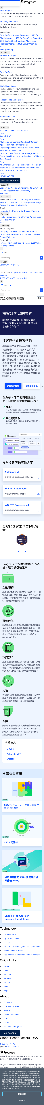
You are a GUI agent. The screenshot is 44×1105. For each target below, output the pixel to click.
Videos (3, 202)
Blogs (38, 202)
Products (5, 127)
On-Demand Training (30, 211)
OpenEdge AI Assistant (26, 41)
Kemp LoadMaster (27, 156)
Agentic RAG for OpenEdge (20, 38)
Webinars (36, 199)
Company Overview (8, 231)
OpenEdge (23, 145)
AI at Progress (6, 10)
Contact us (10, 1033)
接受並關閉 (22, 1094)
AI (1, 7)
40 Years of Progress (13, 1026)
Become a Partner (21, 217)
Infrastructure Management (12, 100)
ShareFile (4, 150)
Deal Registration (7, 221)
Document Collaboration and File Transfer (22, 954)
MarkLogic (4, 142)
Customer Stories (14, 205)
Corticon (34, 142)
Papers (28, 199)
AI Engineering (6, 49)
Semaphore (15, 142)
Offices (11, 246)
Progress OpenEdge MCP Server (14, 44)
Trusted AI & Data (7, 130)
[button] (18, 551)
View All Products (10, 180)
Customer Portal (25, 188)
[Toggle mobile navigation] (2, 294)
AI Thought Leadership (10, 21)
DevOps (3, 153)
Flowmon (14, 156)
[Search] (1, 248)
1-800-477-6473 (7, 278)
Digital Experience (8, 86)
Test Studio (5, 167)
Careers (3, 246)
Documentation (13, 202)
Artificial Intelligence (9, 55)
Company (5, 225)
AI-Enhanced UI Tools (9, 165)
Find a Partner (6, 217)
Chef (10, 153)
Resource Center (17, 199)
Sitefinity (20, 147)
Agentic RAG (18, 35)
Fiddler (38, 165)
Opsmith (18, 45)
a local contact (12, 1046)
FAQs (24, 205)
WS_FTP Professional (17, 505)
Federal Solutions (7, 116)
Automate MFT (15, 172)
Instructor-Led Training (10, 211)
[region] (22, 1086)
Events (3, 205)
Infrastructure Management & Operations (22, 946)
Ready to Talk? (21, 278)
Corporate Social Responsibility (26, 234)
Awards (7, 1010)
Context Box (10, 41)
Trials (6, 970)
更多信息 (16, 1089)
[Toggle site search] (1, 281)
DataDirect (25, 142)
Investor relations (11, 1014)
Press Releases (23, 243)
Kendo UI (35, 147)
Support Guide (13, 191)
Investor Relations (8, 243)
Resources (5, 196)
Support (4, 185)
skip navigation (10, 3)
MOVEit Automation (16, 488)
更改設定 (22, 1100)
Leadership (23, 231)
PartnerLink (27, 272)
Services (4, 193)
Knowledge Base (28, 202)
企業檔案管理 (32, 386)
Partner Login (35, 217)
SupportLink (16, 272)
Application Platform (9, 145)
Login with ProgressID (9, 265)
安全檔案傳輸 (13, 386)
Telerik (28, 147)
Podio (11, 150)
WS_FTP (10, 176)
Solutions (5, 52)
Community (25, 191)
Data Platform (6, 35)
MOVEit (17, 150)
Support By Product (8, 188)
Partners (4, 214)
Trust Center (35, 243)
